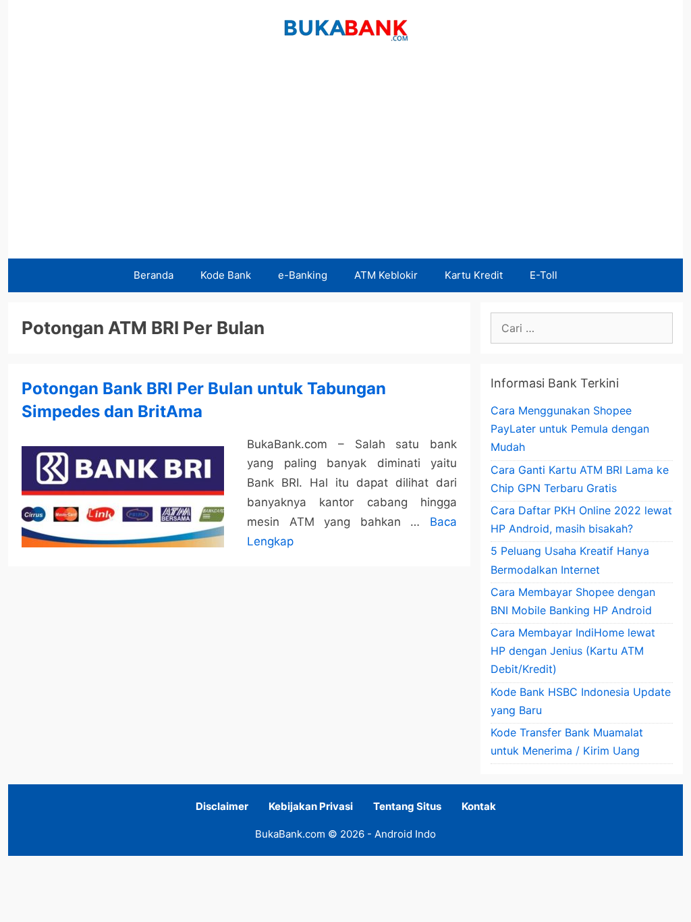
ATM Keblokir (386, 275)
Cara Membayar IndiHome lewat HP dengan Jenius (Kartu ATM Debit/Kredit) (573, 651)
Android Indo (405, 834)
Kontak (479, 806)
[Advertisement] (345, 157)
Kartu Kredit (474, 275)
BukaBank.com (290, 834)
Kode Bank (225, 275)
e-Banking (302, 275)
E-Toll (543, 275)
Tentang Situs (407, 806)
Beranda (153, 275)
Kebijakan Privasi (311, 806)
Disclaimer (222, 806)
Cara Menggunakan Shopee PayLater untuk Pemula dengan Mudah (570, 429)
